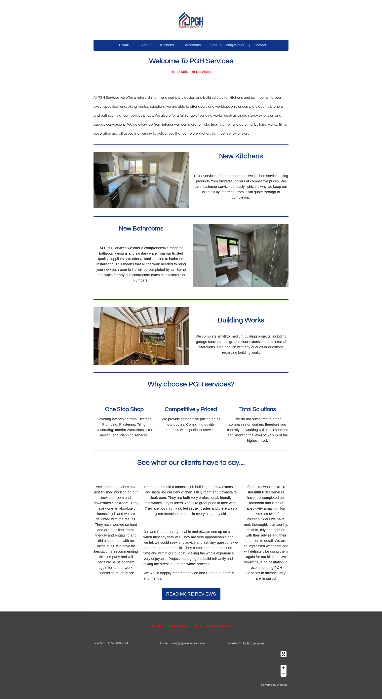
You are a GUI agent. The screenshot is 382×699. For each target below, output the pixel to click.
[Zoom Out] (283, 674)
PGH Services (253, 643)
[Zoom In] (283, 668)
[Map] (191, 664)
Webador (282, 684)
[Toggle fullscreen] (283, 654)
